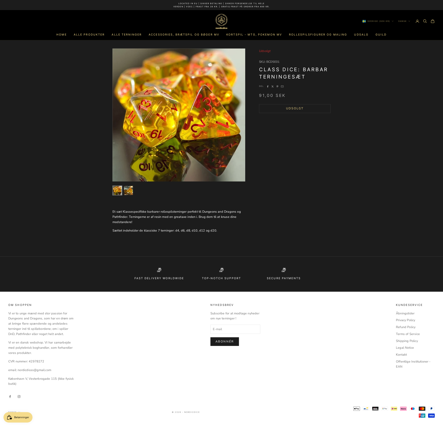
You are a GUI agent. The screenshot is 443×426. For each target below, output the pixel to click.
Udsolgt (295, 108)
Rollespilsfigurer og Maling (318, 34)
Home (61, 34)
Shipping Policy (407, 341)
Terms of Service (408, 334)
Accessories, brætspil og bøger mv (184, 34)
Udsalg (361, 34)
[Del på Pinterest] (277, 86)
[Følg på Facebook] (10, 396)
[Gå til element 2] (128, 190)
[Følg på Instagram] (19, 396)
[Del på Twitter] (272, 86)
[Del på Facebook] (267, 86)
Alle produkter (89, 34)
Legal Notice (405, 348)
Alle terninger (127, 34)
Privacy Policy (405, 320)
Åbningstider (405, 313)
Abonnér (224, 342)
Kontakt (401, 355)
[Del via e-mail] (282, 86)
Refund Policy (405, 327)
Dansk (402, 21)
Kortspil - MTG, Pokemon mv (254, 34)
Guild (381, 34)
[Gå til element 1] (117, 190)
